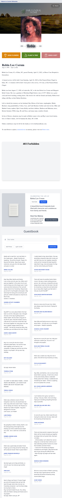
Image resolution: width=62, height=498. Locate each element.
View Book (34, 202)
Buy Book (43, 202)
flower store (45, 129)
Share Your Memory (51, 220)
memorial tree (21, 129)
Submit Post (53, 246)
